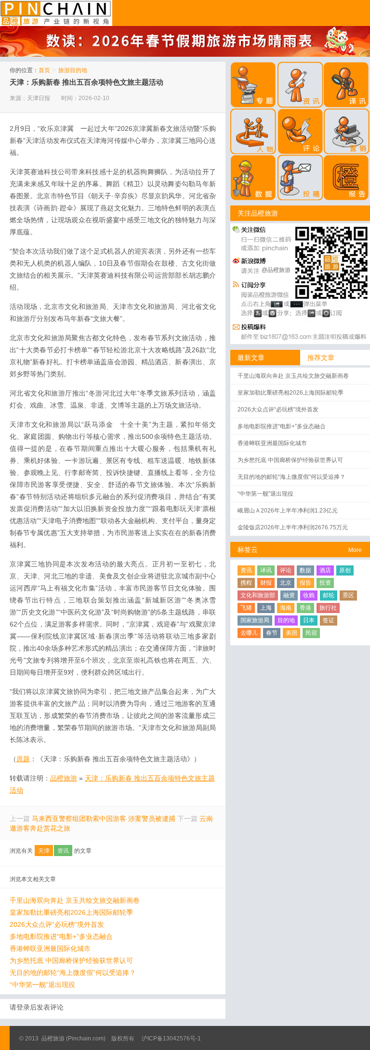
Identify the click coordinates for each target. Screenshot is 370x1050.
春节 (272, 632)
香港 (305, 607)
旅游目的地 (72, 70)
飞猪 (246, 607)
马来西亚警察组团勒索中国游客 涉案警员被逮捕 (103, 818)
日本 (309, 620)
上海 (266, 607)
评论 (285, 570)
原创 (345, 570)
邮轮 (328, 595)
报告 (305, 582)
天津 (44, 850)
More (355, 550)
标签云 (248, 549)
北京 (285, 582)
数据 (305, 570)
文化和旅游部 (257, 595)
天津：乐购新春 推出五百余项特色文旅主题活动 (86, 82)
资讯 (63, 850)
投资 (325, 582)
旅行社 (328, 607)
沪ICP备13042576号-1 (171, 1038)
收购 (309, 595)
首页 (44, 70)
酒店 (325, 570)
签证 (328, 620)
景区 (348, 595)
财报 (266, 582)
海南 (285, 607)
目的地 (286, 620)
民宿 (311, 632)
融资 (289, 595)
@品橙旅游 (276, 270)
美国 (291, 632)
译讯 (266, 570)
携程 (246, 582)
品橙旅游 (56, 13)
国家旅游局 (254, 620)
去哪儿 (249, 632)
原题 (23, 759)
